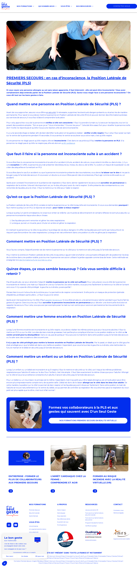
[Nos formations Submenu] (34, 6)
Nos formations (24, 6)
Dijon (63, 556)
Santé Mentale (33, 516)
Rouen (62, 558)
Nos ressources (83, 6)
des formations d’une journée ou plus (35, 260)
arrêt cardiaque (68, 143)
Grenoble (69, 556)
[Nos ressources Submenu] (93, 6)
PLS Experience (62, 525)
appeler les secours (53, 300)
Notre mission (61, 510)
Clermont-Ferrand (55, 556)
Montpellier (102, 556)
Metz (96, 556)
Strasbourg (88, 558)
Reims (51, 558)
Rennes (56, 558)
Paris (40, 563)
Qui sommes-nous (46, 6)
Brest (46, 561)
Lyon (85, 556)
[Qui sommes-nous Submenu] (56, 6)
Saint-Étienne (79, 558)
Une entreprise (33, 526)
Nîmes (120, 556)
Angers (34, 561)
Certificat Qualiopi (91, 526)
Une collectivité (33, 532)
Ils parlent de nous (62, 522)
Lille (81, 556)
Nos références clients (63, 519)
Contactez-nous (118, 510)
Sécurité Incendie (34, 513)
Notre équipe (61, 513)
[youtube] (15, 525)
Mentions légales (118, 513)
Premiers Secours (34, 510)
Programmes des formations (94, 523)
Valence (95, 558)
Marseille (90, 556)
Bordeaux (41, 561)
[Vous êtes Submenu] (72, 6)
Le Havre (76, 556)
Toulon (67, 558)
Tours (72, 558)
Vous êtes (65, 6)
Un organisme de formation (37, 529)
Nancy (109, 556)
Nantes (115, 556)
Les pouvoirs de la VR (91, 510)
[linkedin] (9, 525)
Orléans (45, 563)
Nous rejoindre (61, 516)
